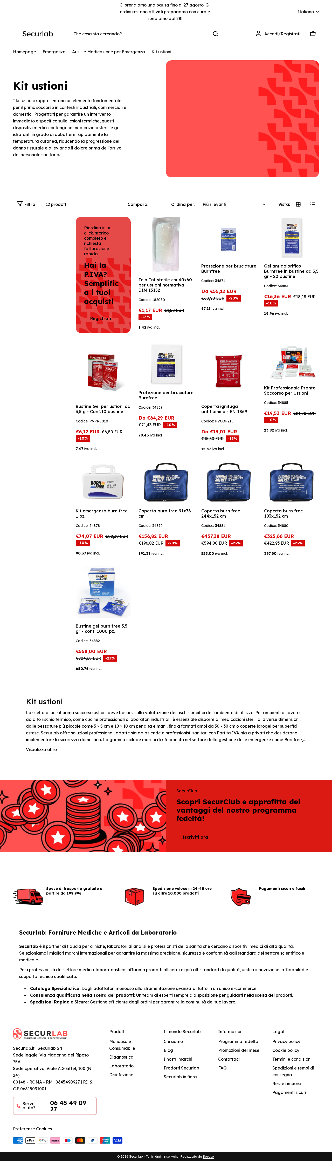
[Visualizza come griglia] (298, 204)
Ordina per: (183, 204)
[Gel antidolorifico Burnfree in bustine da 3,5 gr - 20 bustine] (291, 237)
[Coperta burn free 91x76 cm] (166, 482)
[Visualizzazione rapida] (186, 228)
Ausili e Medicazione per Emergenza (108, 51)
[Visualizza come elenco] (313, 204)
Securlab (37, 33)
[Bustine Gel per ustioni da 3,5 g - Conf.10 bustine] (103, 371)
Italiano (306, 12)
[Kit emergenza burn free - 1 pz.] (103, 482)
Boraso (208, 1156)
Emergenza (54, 51)
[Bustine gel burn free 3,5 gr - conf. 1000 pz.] (103, 592)
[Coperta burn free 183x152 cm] (291, 482)
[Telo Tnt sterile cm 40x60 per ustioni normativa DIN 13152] (166, 244)
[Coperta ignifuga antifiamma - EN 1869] (228, 371)
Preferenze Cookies (32, 1128)
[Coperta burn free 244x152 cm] (228, 482)
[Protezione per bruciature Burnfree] (228, 237)
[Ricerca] (215, 34)
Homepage (24, 51)
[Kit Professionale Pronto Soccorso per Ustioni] (291, 361)
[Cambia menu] (16, 34)
